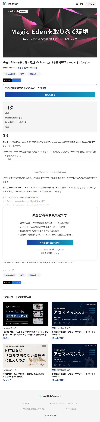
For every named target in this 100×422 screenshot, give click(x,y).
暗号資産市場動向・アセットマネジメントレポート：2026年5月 (73, 375)
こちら (56, 253)
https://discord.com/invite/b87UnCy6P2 (32, 205)
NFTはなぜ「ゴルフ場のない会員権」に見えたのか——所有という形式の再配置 (25, 375)
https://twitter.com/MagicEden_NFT (30, 201)
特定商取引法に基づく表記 (34, 408)
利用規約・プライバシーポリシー (63, 403)
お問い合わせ (71, 408)
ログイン (60, 249)
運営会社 (26, 403)
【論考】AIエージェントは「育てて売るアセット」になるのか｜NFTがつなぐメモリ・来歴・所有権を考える (25, 333)
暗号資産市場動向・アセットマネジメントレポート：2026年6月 (73, 333)
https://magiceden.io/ (29, 197)
